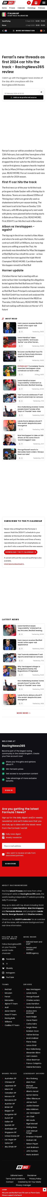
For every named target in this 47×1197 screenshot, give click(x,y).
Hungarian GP (11, 1114)
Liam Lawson (31, 1056)
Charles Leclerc (35, 914)
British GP (9, 1107)
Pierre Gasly (31, 1042)
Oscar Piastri (31, 1020)
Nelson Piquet (32, 1144)
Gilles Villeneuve (33, 1099)
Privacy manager (23, 1185)
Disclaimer (31, 1175)
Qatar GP (9, 1143)
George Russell (16, 914)
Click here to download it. (14, 564)
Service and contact (31, 949)
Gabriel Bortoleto (33, 1067)
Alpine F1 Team (11, 1004)
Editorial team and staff (34, 943)
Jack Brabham (32, 1147)
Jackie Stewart (32, 1106)
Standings (31, 8)
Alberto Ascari (32, 1091)
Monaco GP (10, 1096)
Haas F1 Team (11, 1015)
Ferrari (5, 150)
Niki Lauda (30, 1120)
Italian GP (9, 1122)
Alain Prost (30, 1082)
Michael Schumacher (32, 1087)
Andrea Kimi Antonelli (31, 1012)
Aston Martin (10, 1011)
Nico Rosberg (32, 1078)
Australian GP (10, 1078)
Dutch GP (9, 1118)
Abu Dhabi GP (11, 1147)
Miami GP (9, 1089)
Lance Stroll (31, 1045)
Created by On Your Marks (29, 1182)
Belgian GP (9, 1111)
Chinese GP (10, 1082)
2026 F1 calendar (23, 919)
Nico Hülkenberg (33, 1049)
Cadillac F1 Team (12, 1025)
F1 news (12, 8)
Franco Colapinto (33, 1063)
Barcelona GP (10, 1100)
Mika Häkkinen (32, 1109)
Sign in (9, 790)
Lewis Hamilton (20, 908)
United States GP (12, 1136)
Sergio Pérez (31, 1027)
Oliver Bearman (33, 1060)
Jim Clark (30, 1117)
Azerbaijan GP (11, 1129)
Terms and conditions (15, 1178)
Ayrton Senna (32, 1095)
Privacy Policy (35, 1178)
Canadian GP (10, 1093)
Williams (8, 1022)
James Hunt (31, 1102)
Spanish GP (9, 1125)
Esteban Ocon (32, 1031)
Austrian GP (10, 1104)
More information (25, 31)
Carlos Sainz (31, 1024)
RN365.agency (32, 953)
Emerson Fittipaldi (34, 1137)
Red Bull (8, 254)
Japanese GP (10, 1086)
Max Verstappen (37, 250)
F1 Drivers (41, 8)
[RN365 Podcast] (29, 3)
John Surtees (32, 1151)
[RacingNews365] (9, 2)
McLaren (8, 993)
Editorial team (17, 1175)
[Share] (41, 92)
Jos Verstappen (33, 1113)
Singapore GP (10, 1132)
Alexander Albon (33, 1053)
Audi (7, 1007)
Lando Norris (31, 993)
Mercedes (9, 1000)
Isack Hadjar (31, 1017)
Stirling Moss (31, 1127)
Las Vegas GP (10, 1140)
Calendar (21, 8)
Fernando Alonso (14, 911)
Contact (9, 1182)
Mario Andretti (32, 1155)
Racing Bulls (10, 1018)
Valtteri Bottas (32, 1035)
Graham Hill (31, 1140)
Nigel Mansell (31, 1124)
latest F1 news (16, 891)
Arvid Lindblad (32, 1038)
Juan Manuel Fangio (31, 1132)
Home (4, 8)
